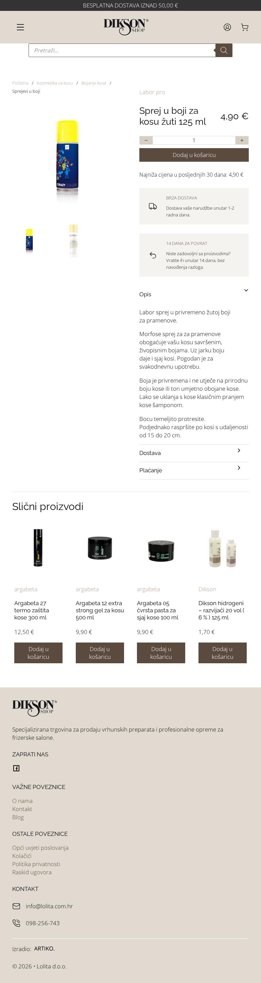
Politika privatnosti (36, 864)
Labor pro (152, 92)
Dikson (207, 589)
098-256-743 (43, 923)
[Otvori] (20, 27)
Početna (20, 83)
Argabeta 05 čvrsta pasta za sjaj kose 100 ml (157, 610)
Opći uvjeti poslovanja (40, 848)
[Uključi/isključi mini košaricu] (245, 27)
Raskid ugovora (32, 872)
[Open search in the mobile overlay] (130, 50)
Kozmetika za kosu (55, 83)
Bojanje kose (93, 83)
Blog (18, 817)
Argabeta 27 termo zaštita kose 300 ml (31, 610)
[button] (112, 113)
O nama (22, 801)
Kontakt (22, 809)
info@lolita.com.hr (49, 906)
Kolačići (22, 856)
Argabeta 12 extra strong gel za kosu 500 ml (100, 610)
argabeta (25, 589)
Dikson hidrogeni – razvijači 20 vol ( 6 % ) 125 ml (221, 610)
